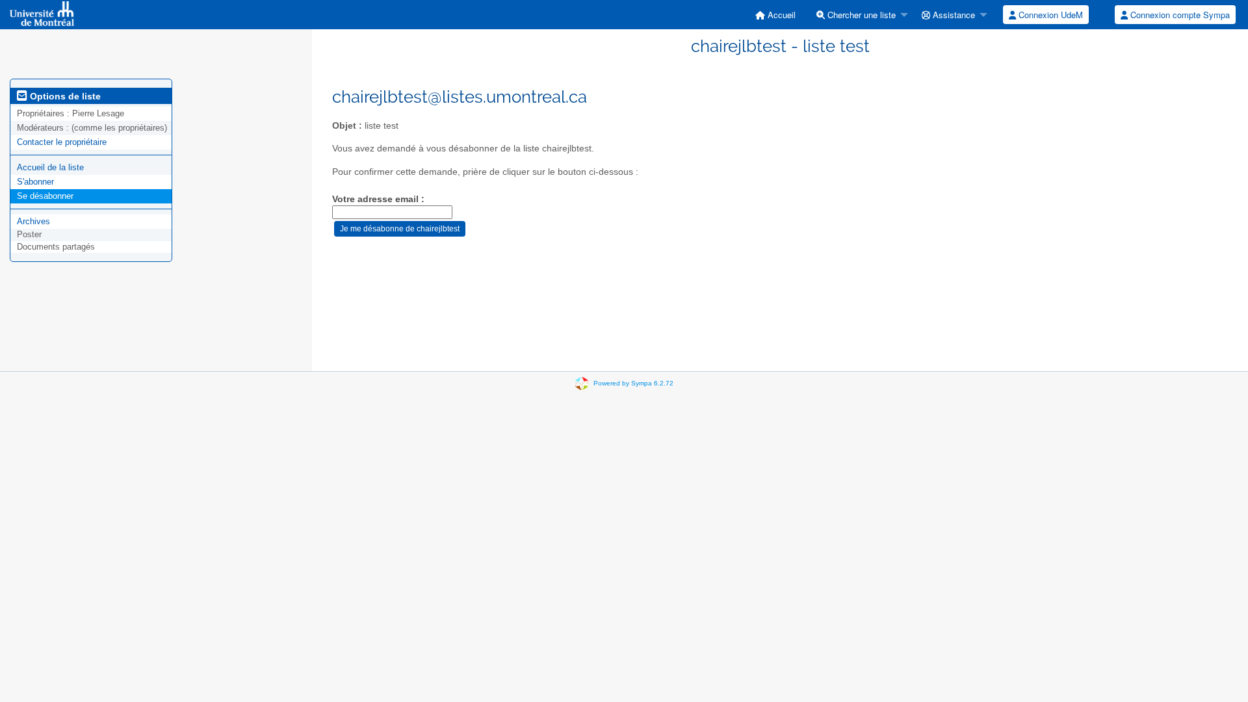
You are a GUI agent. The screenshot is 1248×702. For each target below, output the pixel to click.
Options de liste (64, 96)
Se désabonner (45, 196)
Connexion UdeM (1049, 14)
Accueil (780, 14)
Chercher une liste (860, 14)
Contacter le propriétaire (62, 142)
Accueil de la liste (50, 167)
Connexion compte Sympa (1179, 14)
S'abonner (35, 182)
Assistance (952, 14)
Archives (33, 221)
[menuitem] (775, 14)
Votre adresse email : (378, 199)
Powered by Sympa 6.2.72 (633, 383)
